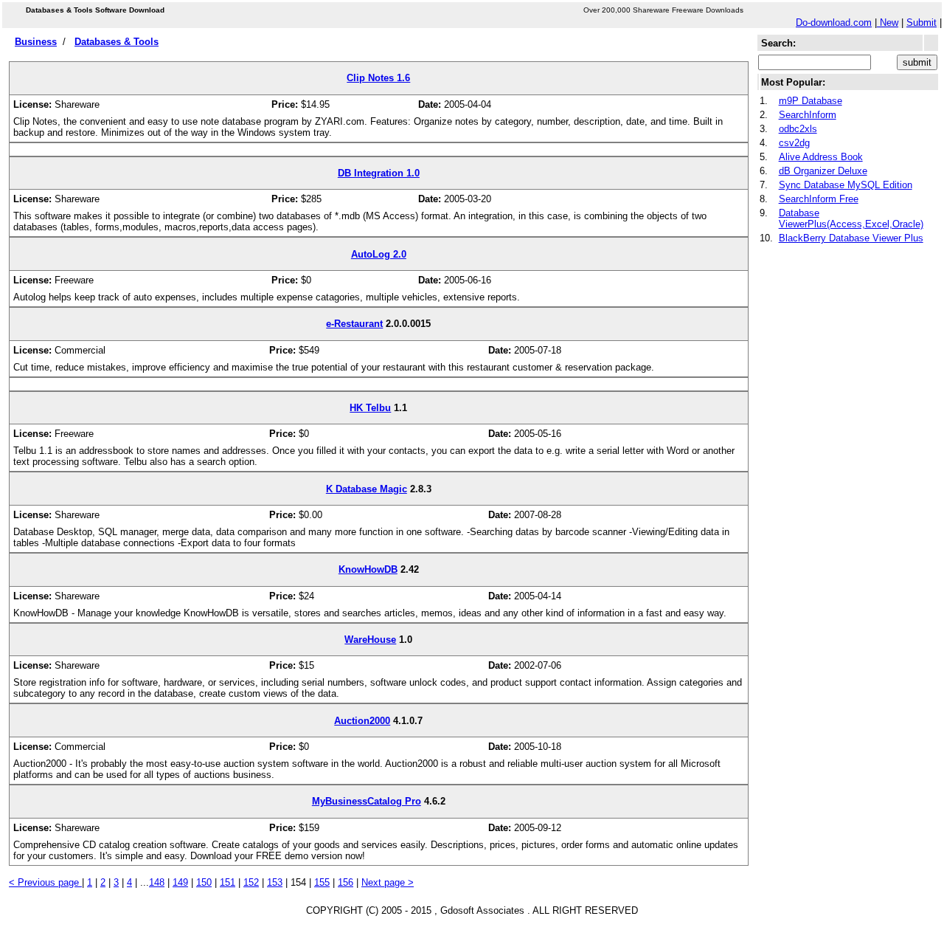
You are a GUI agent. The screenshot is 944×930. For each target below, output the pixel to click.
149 (180, 882)
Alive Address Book (821, 156)
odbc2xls (798, 128)
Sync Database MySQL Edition (845, 184)
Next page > (387, 882)
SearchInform (807, 114)
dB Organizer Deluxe (823, 170)
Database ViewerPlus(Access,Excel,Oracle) (851, 218)
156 (345, 882)
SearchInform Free (818, 198)
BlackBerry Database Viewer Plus (851, 238)
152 (251, 882)
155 (322, 882)
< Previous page (45, 882)
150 (204, 882)
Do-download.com (834, 22)
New (887, 22)
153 (274, 882)
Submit (921, 22)
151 (227, 882)
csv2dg (794, 142)
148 (156, 882)
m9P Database (810, 100)
